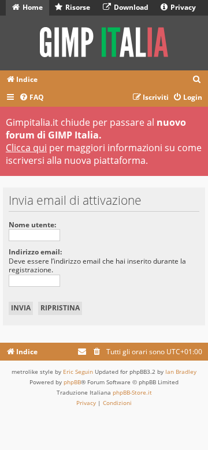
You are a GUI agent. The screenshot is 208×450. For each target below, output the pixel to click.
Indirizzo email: (35, 252)
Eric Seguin (78, 371)
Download (130, 7)
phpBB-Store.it (132, 392)
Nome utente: (32, 225)
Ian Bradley (180, 371)
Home (32, 7)
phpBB (72, 382)
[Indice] (104, 43)
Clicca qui (26, 147)
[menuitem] (197, 80)
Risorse (77, 7)
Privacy (182, 7)
